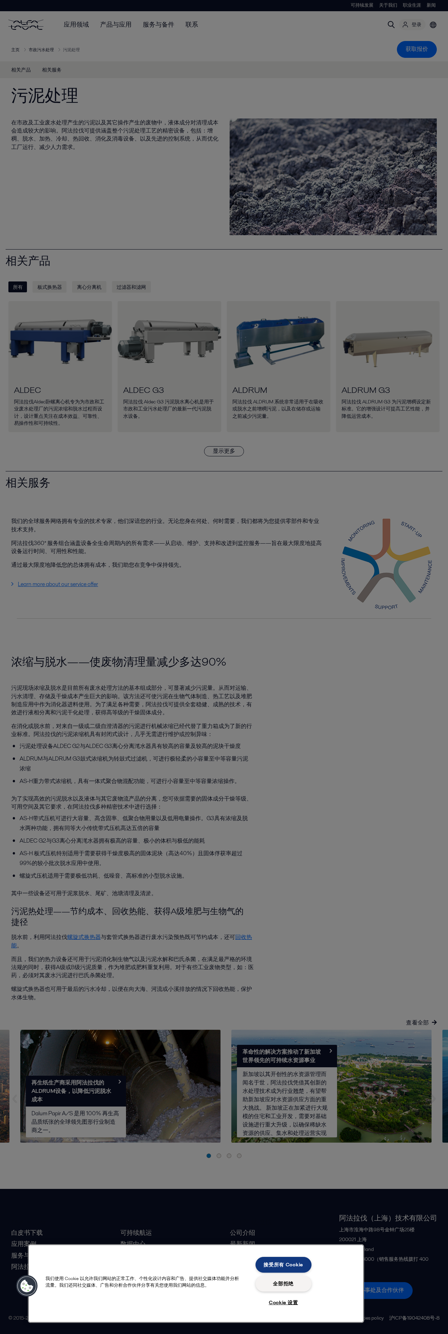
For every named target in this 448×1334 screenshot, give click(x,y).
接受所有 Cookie (283, 1264)
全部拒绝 (283, 1283)
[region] (196, 1283)
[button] (27, 1286)
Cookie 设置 (283, 1302)
